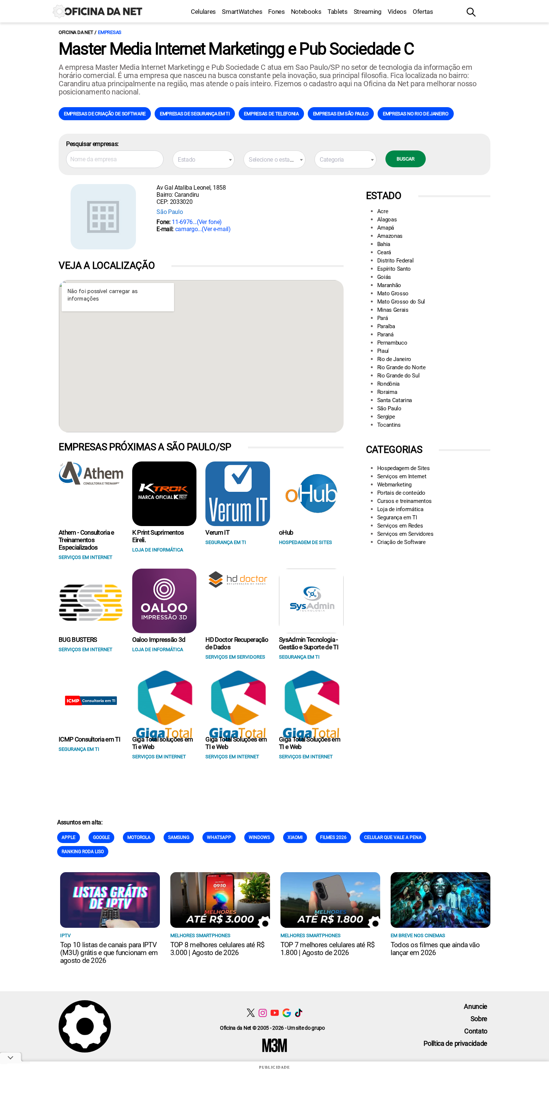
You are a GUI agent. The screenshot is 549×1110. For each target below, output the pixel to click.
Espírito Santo (394, 268)
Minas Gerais (393, 310)
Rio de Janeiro (394, 359)
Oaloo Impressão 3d (159, 639)
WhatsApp (219, 837)
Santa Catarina (394, 400)
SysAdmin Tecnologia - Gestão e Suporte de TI (308, 643)
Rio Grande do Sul (398, 375)
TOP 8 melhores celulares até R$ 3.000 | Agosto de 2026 (217, 949)
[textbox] (203, 160)
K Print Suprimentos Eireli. (158, 536)
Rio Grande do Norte (401, 367)
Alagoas (387, 219)
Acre (382, 211)
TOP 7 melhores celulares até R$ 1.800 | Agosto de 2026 (327, 949)
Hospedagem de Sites (403, 468)
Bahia (383, 244)
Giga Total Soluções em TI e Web (236, 743)
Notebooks (306, 11)
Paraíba (386, 326)
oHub (286, 532)
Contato (475, 1031)
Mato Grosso (393, 293)
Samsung (178, 837)
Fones (276, 11)
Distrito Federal (395, 260)
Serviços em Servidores (405, 534)
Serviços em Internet (402, 476)
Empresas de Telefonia (271, 113)
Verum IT (217, 532)
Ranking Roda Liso (83, 851)
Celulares (203, 11)
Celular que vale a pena (393, 837)
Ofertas (423, 11)
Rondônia (388, 383)
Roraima (387, 392)
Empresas (109, 32)
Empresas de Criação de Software (105, 113)
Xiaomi (295, 837)
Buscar (406, 159)
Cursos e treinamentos (404, 501)
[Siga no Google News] (286, 1012)
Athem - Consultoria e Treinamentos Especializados (86, 540)
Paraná (385, 334)
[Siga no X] (250, 1012)
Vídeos (397, 11)
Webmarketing (394, 484)
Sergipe (386, 416)
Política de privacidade (455, 1043)
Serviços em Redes (400, 525)
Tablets (338, 11)
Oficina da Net (76, 32)
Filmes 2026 (333, 837)
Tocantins (389, 425)
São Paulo (169, 211)
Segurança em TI (397, 517)
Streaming (368, 11)
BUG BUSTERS (78, 639)
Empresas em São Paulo (341, 113)
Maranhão (389, 285)
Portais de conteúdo (401, 492)
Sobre (479, 1019)
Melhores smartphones (200, 935)
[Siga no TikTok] (298, 1012)
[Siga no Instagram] (262, 1012)
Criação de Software (401, 542)
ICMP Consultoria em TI (89, 739)
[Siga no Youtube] (274, 1012)
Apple (68, 837)
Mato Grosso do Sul (401, 301)
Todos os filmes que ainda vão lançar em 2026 (435, 949)
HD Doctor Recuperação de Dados (236, 643)
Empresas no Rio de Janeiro (416, 113)
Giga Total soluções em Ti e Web (162, 743)
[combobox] (204, 159)
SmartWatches (242, 11)
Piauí (383, 351)
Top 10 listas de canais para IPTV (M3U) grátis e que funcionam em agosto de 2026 (109, 952)
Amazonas (390, 236)
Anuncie (475, 1006)
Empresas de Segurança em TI (195, 113)
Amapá (385, 227)
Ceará (384, 252)
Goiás (384, 277)
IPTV (65, 935)
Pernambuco (392, 342)
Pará (382, 318)
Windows (259, 837)
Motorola (139, 837)
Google (101, 837)
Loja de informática (400, 509)
